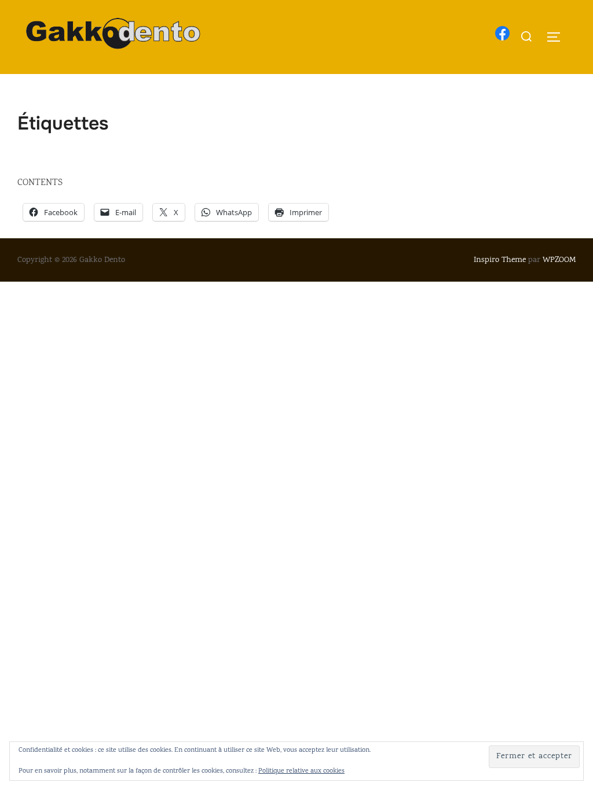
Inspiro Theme (500, 260)
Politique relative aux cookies (301, 771)
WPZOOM (559, 260)
